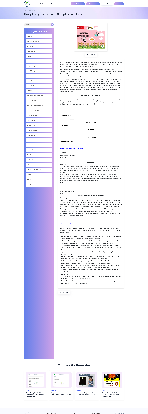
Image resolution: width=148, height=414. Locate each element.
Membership (93, 4)
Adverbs (29, 90)
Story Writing (31, 66)
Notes (51, 4)
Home (25, 10)
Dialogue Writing (32, 51)
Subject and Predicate (33, 165)
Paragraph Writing (32, 130)
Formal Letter (31, 76)
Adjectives (30, 36)
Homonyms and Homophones (35, 95)
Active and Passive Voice (34, 169)
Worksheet (43, 4)
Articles (29, 174)
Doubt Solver (78, 4)
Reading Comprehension (34, 160)
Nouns (29, 179)
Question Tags (31, 155)
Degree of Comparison (33, 41)
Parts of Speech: (31, 100)
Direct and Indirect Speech (35, 105)
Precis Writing (31, 135)
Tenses (29, 184)
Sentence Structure (33, 110)
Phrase (29, 61)
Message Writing (32, 120)
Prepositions (30, 140)
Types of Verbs (31, 81)
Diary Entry (30, 56)
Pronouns (29, 145)
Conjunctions (31, 46)
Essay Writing (31, 71)
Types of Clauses (32, 115)
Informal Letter (31, 86)
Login (119, 4)
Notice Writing (31, 125)
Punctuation (30, 150)
